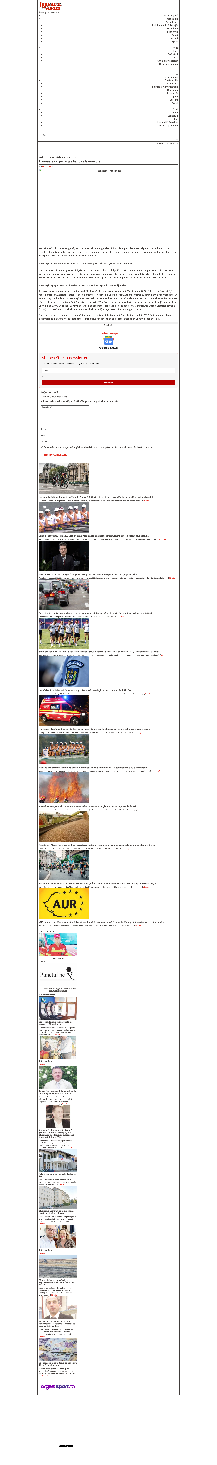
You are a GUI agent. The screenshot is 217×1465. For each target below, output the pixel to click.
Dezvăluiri (172, 28)
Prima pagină (171, 15)
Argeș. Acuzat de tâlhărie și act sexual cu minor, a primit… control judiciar (88, 285)
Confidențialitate (108, 1457)
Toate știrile (171, 18)
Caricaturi (173, 54)
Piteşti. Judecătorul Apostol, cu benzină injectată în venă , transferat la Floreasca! (92, 263)
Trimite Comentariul (56, 454)
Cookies (124, 1457)
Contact (92, 1457)
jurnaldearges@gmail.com (64, 1402)
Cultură (174, 38)
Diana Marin (48, 166)
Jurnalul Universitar (167, 60)
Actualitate (172, 22)
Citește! (146, 501)
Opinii (174, 35)
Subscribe (108, 382)
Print (175, 47)
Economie (172, 31)
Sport (175, 41)
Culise (174, 57)
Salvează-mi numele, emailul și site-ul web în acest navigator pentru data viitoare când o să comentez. (99, 447)
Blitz (175, 51)
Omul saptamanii (168, 64)
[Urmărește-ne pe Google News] (108, 342)
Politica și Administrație (165, 25)
